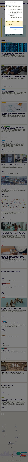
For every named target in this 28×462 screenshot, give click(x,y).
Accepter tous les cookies (13, 27)
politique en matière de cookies (9, 5)
